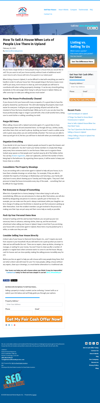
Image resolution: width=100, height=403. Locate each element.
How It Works (63, 9)
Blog (97, 368)
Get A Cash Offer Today (91, 348)
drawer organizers (18, 156)
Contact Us (48, 14)
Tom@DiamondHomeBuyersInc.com (12, 359)
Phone (7, 309)
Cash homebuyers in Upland (78, 113)
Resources (95, 362)
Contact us (10, 272)
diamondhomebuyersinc (14, 51)
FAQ (91, 9)
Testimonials (83, 9)
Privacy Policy (94, 365)
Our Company (94, 359)
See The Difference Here (82, 61)
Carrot (34, 395)
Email (37, 309)
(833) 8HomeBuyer (88, 25)
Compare (73, 9)
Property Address (12, 301)
